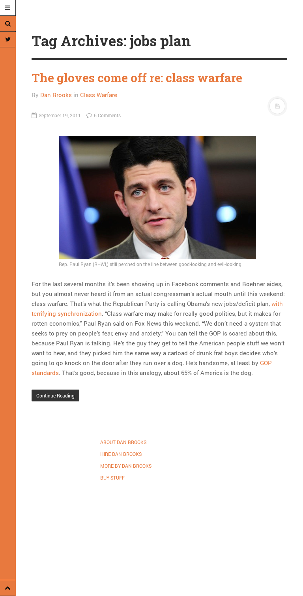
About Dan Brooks (123, 442)
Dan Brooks (56, 95)
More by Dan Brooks (126, 466)
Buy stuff (112, 477)
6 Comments (107, 115)
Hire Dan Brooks (121, 454)
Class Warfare (98, 95)
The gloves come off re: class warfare (137, 77)
